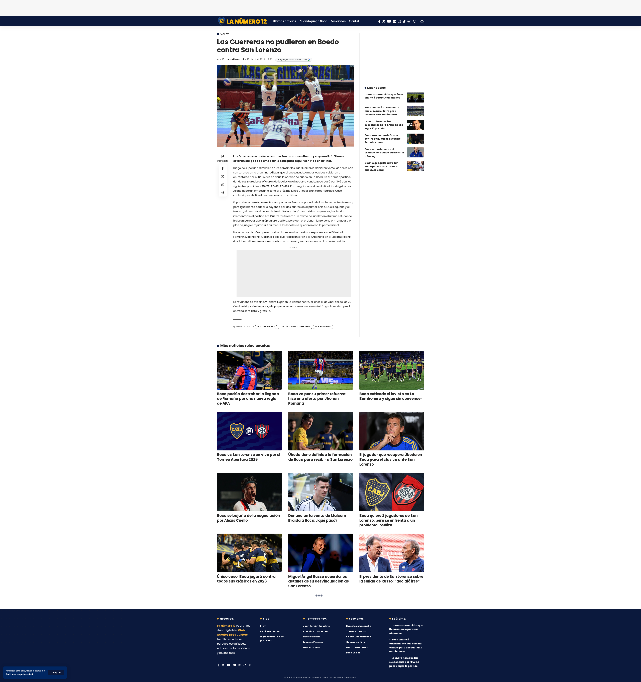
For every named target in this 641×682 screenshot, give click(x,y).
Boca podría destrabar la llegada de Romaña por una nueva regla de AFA (248, 398)
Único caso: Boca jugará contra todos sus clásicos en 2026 (246, 579)
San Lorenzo (323, 326)
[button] (56, 672)
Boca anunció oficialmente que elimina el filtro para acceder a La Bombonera (382, 111)
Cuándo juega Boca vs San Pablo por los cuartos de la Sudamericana (381, 166)
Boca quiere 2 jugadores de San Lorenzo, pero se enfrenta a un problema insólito (388, 520)
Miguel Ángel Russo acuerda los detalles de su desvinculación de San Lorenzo (318, 581)
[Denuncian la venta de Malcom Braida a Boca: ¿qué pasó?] (320, 492)
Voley (225, 34)
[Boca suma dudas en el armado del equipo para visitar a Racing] (415, 152)
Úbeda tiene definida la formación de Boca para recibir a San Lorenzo (320, 457)
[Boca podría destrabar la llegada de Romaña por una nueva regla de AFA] (249, 370)
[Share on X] (223, 176)
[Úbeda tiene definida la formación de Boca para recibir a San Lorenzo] (320, 431)
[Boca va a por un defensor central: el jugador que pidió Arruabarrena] (415, 139)
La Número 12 (226, 626)
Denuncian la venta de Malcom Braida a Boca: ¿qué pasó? (317, 518)
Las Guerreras (266, 326)
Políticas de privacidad (19, 674)
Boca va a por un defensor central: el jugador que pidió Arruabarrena (383, 139)
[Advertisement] (320, 7)
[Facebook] (379, 21)
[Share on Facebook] (223, 168)
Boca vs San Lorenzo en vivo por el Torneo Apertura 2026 (248, 457)
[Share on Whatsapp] (223, 184)
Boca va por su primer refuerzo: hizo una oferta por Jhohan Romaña (317, 398)
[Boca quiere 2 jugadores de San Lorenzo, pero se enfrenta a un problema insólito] (391, 492)
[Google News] (394, 21)
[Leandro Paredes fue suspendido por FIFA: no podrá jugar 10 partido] (415, 125)
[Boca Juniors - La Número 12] (242, 21)
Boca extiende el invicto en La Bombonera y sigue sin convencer (390, 396)
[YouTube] (389, 21)
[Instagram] (399, 21)
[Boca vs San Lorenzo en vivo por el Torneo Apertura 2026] (249, 431)
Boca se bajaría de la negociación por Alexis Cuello (248, 518)
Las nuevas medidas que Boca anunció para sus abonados (384, 95)
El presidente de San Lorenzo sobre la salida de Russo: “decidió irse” (391, 579)
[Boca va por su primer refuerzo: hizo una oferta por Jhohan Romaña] (320, 370)
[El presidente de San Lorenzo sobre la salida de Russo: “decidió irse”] (391, 553)
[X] (383, 21)
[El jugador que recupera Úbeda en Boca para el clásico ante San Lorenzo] (391, 431)
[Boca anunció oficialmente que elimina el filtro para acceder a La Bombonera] (415, 111)
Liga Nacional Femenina (294, 326)
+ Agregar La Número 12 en (292, 59)
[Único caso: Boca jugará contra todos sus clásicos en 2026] (249, 553)
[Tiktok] (404, 21)
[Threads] (408, 21)
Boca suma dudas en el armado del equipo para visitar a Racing (384, 152)
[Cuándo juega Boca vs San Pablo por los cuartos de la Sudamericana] (415, 166)
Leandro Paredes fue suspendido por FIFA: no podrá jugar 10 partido (384, 125)
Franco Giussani (233, 59)
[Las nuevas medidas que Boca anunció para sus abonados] (415, 97)
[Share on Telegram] (223, 192)
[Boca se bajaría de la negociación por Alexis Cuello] (249, 492)
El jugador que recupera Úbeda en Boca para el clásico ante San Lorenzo (390, 459)
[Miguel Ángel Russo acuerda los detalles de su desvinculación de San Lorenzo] (320, 553)
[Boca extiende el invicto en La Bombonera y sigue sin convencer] (391, 370)
